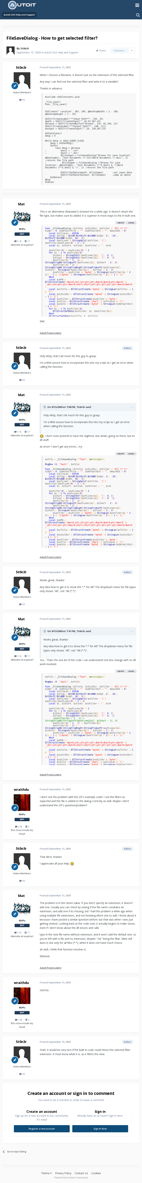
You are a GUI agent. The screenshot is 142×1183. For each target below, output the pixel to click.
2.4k (19, 826)
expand (120, 222)
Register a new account (42, 1128)
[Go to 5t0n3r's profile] (10, 50)
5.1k (19, 241)
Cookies (96, 1173)
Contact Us (81, 1173)
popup (131, 222)
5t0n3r (25, 48)
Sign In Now (100, 1128)
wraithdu (21, 789)
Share (102, 50)
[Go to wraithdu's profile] (22, 802)
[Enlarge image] (41, 436)
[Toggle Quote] (45, 407)
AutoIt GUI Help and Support (61, 52)
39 (23, 99)
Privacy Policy (63, 1173)
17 (28, 241)
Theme (45, 1173)
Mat (21, 204)
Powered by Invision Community (71, 1177)
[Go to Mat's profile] (22, 217)
